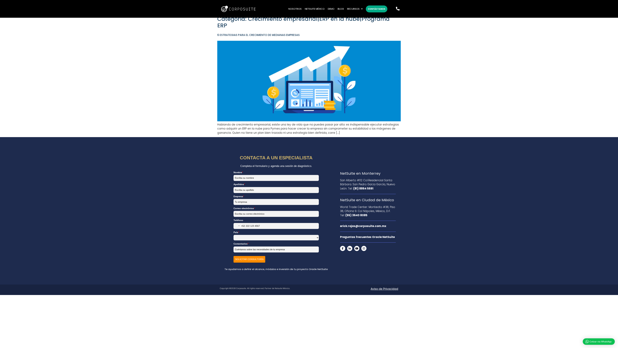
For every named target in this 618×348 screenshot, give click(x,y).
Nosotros (295, 8)
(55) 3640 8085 (356, 215)
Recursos (353, 8)
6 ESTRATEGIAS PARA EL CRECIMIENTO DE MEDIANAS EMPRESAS (258, 35)
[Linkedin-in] (349, 248)
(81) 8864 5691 (363, 188)
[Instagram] (363, 248)
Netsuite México (315, 8)
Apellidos (239, 184)
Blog (341, 8)
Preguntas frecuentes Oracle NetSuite (367, 237)
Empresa (239, 196)
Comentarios (241, 243)
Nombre (238, 172)
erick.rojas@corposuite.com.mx (363, 226)
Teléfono (238, 220)
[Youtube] (356, 248)
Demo (331, 8)
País (236, 232)
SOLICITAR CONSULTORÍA (249, 259)
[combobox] (239, 226)
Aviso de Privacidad (384, 289)
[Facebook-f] (342, 248)
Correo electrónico (244, 208)
